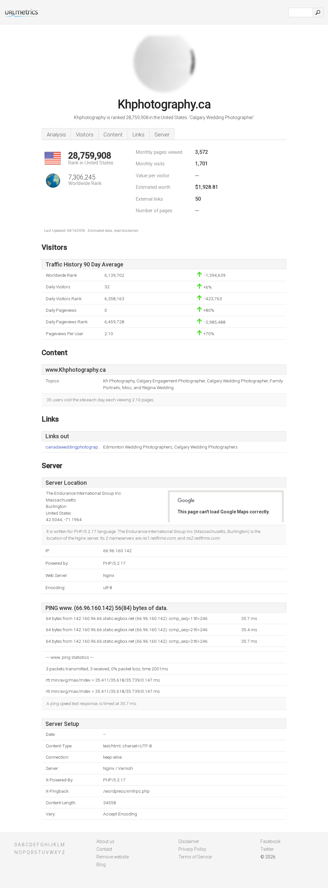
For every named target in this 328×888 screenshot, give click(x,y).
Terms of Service (195, 856)
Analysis (56, 134)
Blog (101, 864)
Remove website (112, 856)
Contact (104, 849)
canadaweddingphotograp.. (72, 447)
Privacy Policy (192, 849)
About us (105, 841)
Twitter (267, 849)
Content (113, 134)
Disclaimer (188, 841)
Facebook (270, 841)
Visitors (85, 134)
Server (161, 134)
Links (138, 134)
